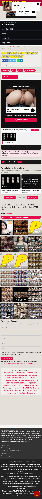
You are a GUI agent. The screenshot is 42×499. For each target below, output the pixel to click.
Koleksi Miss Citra (21, 267)
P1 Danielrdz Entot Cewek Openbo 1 (35, 300)
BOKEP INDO (32, 373)
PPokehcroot (5, 70)
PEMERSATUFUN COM (30, 385)
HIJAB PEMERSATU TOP (20, 378)
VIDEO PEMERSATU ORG (13, 375)
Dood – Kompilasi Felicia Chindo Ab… (21, 316)
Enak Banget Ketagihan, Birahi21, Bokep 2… (35, 282)
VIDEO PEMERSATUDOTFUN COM (18, 383)
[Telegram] (21, 60)
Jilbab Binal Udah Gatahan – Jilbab (7, 283)
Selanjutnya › (32, 198)
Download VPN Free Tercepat (29, 388)
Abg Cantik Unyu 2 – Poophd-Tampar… (21, 249)
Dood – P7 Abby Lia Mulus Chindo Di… (21, 232)
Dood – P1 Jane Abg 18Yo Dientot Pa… (21, 282)
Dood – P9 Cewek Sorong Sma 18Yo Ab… (34, 249)
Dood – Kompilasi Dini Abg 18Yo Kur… (34, 232)
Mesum (20, 70)
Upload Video (5, 445)
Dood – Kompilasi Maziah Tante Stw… (34, 266)
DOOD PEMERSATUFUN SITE (27, 380)
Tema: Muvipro (30, 462)
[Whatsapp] (18, 60)
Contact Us (4, 453)
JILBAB (9, 213)
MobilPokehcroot (30, 70)
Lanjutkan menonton (21, 120)
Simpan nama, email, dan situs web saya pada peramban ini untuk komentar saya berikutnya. (21, 353)
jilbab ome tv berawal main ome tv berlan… (7, 232)
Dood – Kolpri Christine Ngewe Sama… (7, 249)
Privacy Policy (5, 448)
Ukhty (13, 70)
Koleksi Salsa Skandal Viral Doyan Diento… (7, 266)
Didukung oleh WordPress (15, 462)
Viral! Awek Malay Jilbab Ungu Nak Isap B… (21, 299)
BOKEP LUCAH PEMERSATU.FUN (15, 373)
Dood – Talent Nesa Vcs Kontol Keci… (7, 299)
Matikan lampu (16, 147)
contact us (34, 486)
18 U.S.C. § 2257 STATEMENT (11, 450)
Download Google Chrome (12, 390)
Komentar (27, 147)
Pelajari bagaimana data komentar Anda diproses (17, 363)
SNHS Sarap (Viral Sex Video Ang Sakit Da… (35, 316)
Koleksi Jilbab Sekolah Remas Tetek (7, 316)
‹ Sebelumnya (9, 198)
